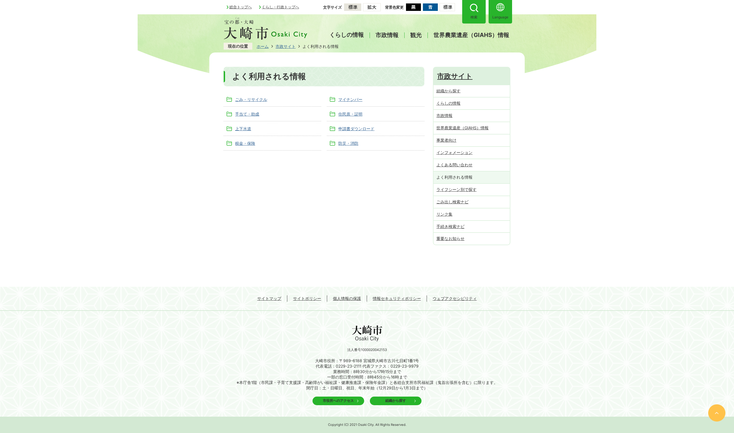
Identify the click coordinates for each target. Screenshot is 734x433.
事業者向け (446, 140)
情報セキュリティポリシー (397, 298)
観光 (416, 35)
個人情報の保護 (347, 298)
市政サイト (286, 46)
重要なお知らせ (450, 238)
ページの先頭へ (716, 413)
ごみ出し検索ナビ (452, 201)
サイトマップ (269, 298)
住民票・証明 (350, 114)
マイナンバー (350, 99)
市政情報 (387, 35)
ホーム (263, 46)
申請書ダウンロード (356, 128)
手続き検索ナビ (450, 226)
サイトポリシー (307, 298)
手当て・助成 (247, 114)
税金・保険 (245, 143)
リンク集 (444, 214)
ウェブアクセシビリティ (455, 298)
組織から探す (448, 90)
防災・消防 (348, 143)
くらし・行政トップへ (280, 7)
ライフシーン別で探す (456, 189)
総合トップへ (240, 7)
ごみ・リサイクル (251, 99)
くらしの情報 (346, 34)
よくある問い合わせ (454, 164)
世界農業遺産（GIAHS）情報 (471, 35)
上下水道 (243, 128)
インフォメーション (454, 152)
